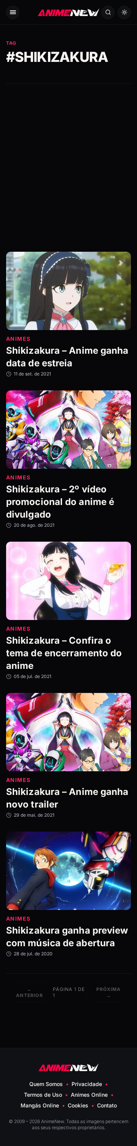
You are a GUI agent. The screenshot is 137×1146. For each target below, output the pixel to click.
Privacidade (87, 1084)
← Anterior (29, 992)
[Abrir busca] (108, 12)
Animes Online (89, 1094)
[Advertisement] (68, 167)
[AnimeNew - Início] (68, 12)
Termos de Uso (43, 1094)
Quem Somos (46, 1084)
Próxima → (108, 992)
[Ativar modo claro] (124, 12)
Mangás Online (40, 1105)
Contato (107, 1105)
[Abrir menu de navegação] (12, 12)
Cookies (78, 1105)
